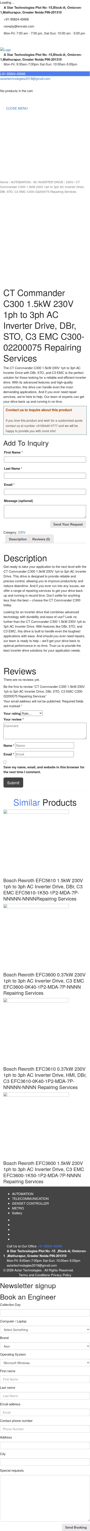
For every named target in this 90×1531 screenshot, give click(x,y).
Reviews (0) (41, 539)
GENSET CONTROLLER (21, 142)
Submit (13, 782)
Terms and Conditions (35, 1274)
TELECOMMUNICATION (21, 134)
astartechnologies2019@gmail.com (25, 78)
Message (18, 500)
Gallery (17, 1213)
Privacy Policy (61, 1274)
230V (69, 182)
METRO (9, 160)
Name (8, 745)
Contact (9, 169)
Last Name (13, 468)
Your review (13, 719)
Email (9, 484)
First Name (13, 452)
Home (7, 116)
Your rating (12, 713)
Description (18, 539)
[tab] (17, 539)
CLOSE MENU (17, 108)
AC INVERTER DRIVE (48, 182)
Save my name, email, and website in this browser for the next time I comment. (44, 769)
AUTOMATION (14, 151)
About (7, 125)
